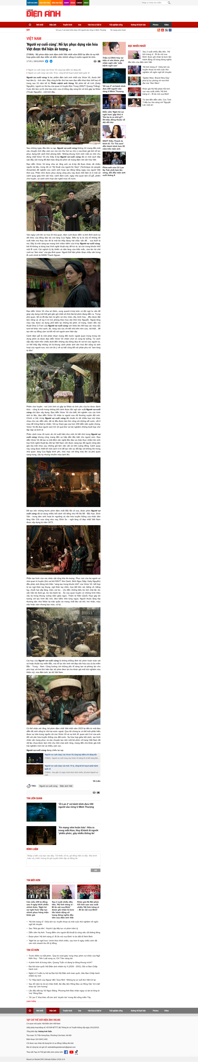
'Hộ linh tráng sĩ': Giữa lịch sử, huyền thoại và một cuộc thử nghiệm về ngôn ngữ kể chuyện (156, 69)
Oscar (73, 3)
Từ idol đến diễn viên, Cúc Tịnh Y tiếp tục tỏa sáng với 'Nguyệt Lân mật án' (156, 102)
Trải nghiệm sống (116, 24)
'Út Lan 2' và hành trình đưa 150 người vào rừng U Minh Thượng (73, 30)
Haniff (66, 3)
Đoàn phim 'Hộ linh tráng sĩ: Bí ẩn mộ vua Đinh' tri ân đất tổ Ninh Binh (61, 936)
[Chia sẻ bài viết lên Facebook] (46, 61)
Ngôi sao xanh (32, 3)
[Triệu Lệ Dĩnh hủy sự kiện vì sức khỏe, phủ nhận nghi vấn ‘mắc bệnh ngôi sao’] (114, 48)
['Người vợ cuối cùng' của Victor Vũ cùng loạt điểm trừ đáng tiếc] (35, 758)
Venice (86, 3)
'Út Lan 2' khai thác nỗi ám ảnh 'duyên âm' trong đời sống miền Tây (60, 997)
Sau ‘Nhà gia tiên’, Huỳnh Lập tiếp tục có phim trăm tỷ (53, 928)
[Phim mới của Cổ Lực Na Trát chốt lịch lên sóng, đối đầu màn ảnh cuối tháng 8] (114, 158)
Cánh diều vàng (44, 3)
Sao (79, 24)
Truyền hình (67, 24)
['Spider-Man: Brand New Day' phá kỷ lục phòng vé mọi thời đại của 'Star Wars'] (134, 81)
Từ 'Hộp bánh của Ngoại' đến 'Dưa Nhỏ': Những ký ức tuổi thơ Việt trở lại (62, 980)
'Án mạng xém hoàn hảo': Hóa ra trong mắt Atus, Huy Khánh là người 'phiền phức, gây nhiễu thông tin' (78, 830)
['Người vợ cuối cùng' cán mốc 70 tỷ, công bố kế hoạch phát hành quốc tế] (35, 769)
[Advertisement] (118, 13)
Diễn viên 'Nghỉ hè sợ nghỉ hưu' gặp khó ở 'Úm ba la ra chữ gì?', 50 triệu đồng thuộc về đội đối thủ (114, 117)
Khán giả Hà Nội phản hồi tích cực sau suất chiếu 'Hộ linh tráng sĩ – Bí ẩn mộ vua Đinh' (156, 91)
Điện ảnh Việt (66, 786)
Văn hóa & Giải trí (94, 24)
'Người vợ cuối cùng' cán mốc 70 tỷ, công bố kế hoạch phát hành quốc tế (58, 73)
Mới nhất (39, 24)
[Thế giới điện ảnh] (43, 13)
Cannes (79, 3)
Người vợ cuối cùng (48, 786)
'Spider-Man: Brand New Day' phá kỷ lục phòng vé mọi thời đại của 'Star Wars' (156, 80)
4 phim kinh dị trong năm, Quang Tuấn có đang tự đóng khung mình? (60, 962)
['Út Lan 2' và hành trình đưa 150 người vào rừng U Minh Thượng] (41, 812)
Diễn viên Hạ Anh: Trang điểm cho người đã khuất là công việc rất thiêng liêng (64, 932)
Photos (155, 24)
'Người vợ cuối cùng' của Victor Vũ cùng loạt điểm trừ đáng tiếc (54, 70)
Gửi (95, 870)
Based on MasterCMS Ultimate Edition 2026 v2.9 (46, 1059)
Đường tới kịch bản (138, 24)
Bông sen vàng (57, 3)
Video (166, 24)
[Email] (98, 61)
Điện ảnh (52, 24)
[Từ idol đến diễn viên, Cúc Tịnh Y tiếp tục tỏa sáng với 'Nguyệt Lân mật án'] (134, 102)
